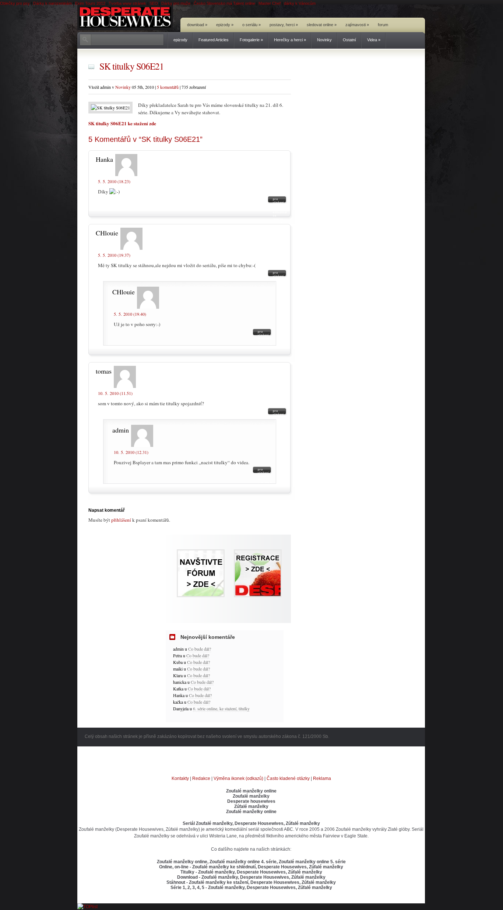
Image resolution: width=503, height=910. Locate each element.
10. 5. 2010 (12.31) (131, 452)
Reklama (322, 778)
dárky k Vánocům (300, 3)
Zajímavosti (357, 24)
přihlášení (121, 520)
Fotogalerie (251, 40)
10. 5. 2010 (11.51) (115, 393)
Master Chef (269, 3)
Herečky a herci (290, 40)
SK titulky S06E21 (131, 66)
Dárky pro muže (175, 3)
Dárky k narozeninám (52, 3)
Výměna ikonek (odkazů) (238, 778)
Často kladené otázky (288, 778)
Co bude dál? (199, 649)
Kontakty (180, 778)
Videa (373, 40)
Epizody (224, 24)
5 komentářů (168, 87)
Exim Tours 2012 (90, 3)
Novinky (324, 40)
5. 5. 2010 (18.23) (114, 181)
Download (197, 24)
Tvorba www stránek (127, 3)
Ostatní (349, 40)
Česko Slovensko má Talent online (224, 3)
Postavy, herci (284, 24)
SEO (154, 3)
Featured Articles (213, 40)
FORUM (383, 24)
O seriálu (251, 24)
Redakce (201, 778)
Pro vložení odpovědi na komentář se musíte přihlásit (280, 200)
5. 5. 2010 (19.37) (114, 255)
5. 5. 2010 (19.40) (130, 314)
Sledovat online (322, 24)
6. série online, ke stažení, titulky (221, 708)
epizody (180, 40)
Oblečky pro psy (15, 3)
